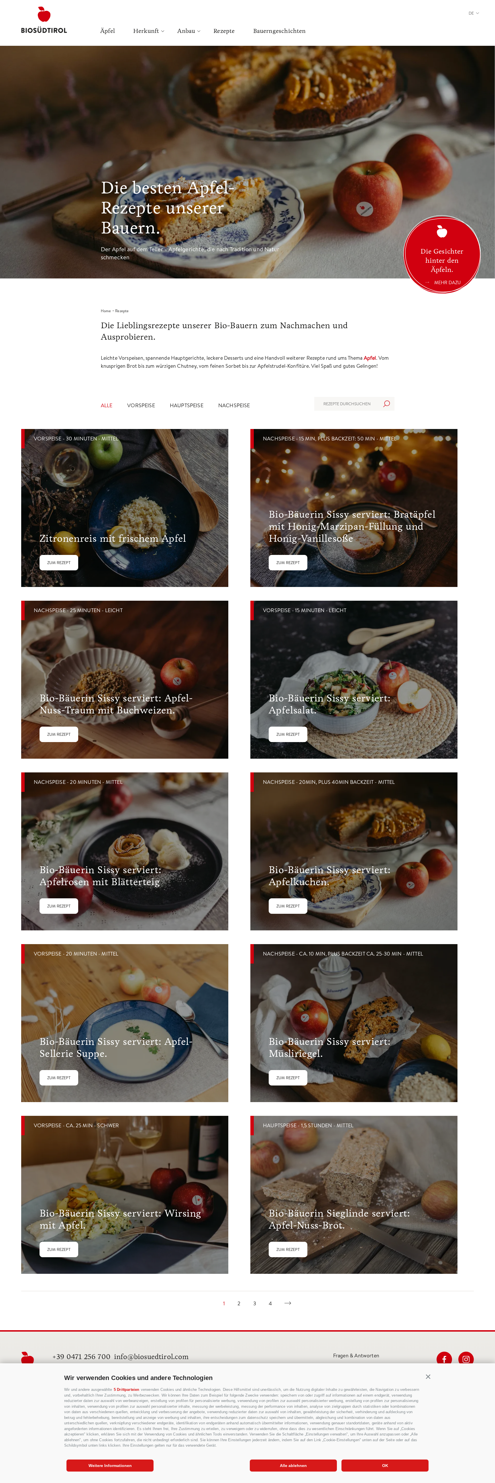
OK (385, 1465)
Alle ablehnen (293, 1465)
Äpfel (107, 31)
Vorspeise (141, 405)
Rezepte (224, 31)
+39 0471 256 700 (81, 1356)
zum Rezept (58, 562)
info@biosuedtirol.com (151, 1356)
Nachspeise (234, 405)
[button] (428, 1376)
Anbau (186, 31)
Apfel (370, 357)
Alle (107, 405)
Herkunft (146, 31)
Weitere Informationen (110, 1465)
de (471, 13)
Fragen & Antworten (356, 1355)
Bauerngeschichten (279, 31)
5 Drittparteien (127, 1389)
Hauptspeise (186, 405)
